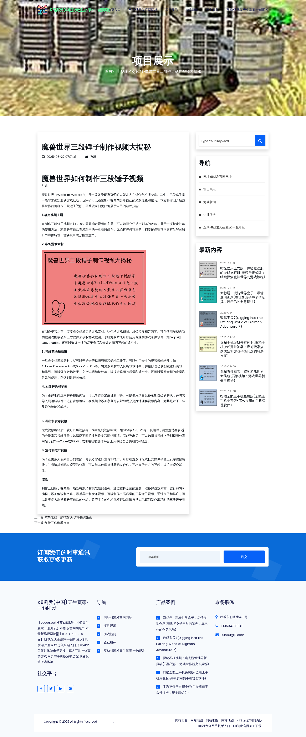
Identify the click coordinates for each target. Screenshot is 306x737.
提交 (244, 557)
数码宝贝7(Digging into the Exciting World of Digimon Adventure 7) (241, 322)
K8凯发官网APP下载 (247, 726)
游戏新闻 (192, 9)
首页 (108, 71)
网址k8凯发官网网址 (142, 9)
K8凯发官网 (105, 722)
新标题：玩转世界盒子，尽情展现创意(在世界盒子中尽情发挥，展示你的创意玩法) (242, 297)
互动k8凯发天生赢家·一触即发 (247, 9)
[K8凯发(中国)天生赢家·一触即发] (83, 9)
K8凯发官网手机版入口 (214, 726)
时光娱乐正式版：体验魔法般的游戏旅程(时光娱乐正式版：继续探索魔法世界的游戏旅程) (242, 272)
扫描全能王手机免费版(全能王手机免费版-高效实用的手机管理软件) (242, 400)
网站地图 (181, 720)
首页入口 (114, 9)
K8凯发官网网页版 (249, 720)
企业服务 (212, 9)
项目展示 (171, 9)
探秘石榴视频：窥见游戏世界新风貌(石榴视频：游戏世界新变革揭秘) (242, 376)
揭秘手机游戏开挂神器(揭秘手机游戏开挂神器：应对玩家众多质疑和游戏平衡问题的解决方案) (242, 349)
